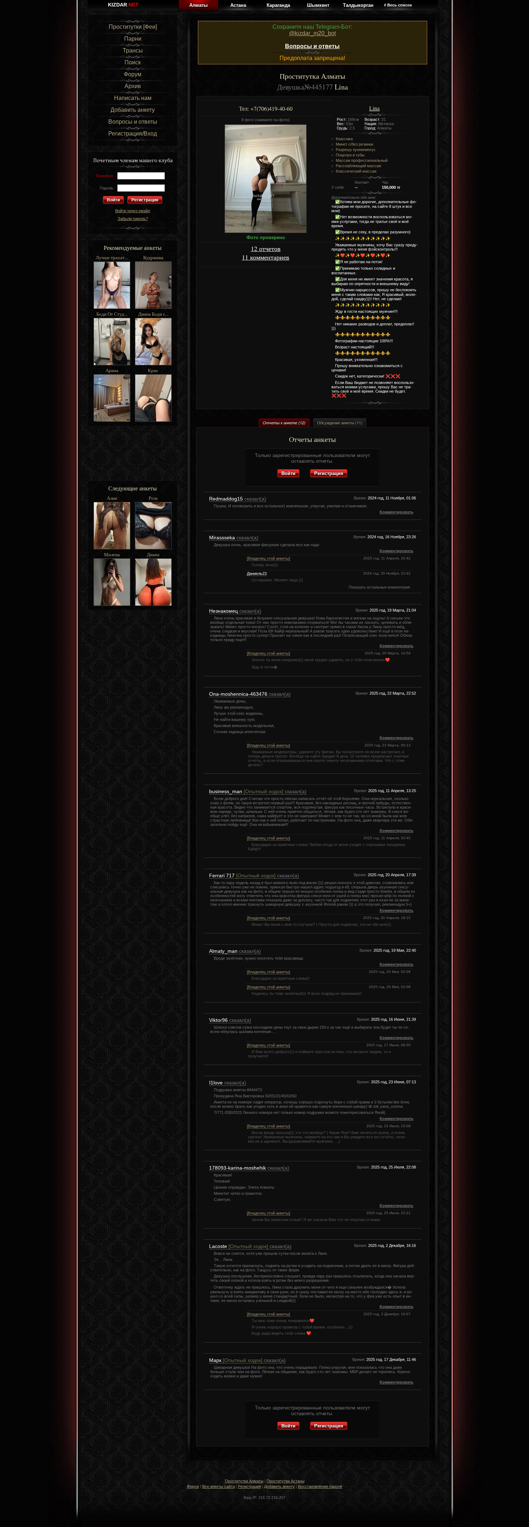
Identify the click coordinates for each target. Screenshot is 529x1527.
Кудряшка (153, 257)
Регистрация (144, 199)
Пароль (106, 188)
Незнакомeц (224, 611)
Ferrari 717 (242, 875)
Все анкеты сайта (218, 1486)
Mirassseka (222, 537)
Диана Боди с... (153, 314)
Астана (238, 5)
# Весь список (398, 5)
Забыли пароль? (133, 218)
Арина (111, 370)
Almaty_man (224, 951)
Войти (288, 473)
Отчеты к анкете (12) (284, 422)
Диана (153, 554)
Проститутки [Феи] (133, 27)
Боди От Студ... (111, 314)
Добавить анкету (132, 110)
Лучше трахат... (112, 257)
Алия (112, 498)
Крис (153, 370)
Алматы (198, 5)
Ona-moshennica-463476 (239, 694)
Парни (132, 39)
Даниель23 (257, 573)
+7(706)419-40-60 (271, 108)
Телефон (104, 176)
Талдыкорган (358, 5)
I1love (216, 1082)
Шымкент (318, 5)
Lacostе (238, 1246)
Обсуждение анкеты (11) (339, 422)
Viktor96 (219, 1020)
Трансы (133, 50)
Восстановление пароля (320, 1486)
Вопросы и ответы (132, 122)
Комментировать (396, 512)
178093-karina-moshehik (238, 1168)
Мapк (235, 1360)
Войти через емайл (132, 211)
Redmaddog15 (226, 499)
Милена (112, 554)
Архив (133, 86)
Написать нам (133, 98)
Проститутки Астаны (285, 1481)
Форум (132, 74)
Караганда (278, 5)
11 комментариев (265, 257)
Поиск (133, 62)
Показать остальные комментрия (379, 587)
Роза (153, 498)
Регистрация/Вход (132, 134)
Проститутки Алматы (244, 1481)
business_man (246, 791)
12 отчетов (266, 248)
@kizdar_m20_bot (312, 33)
